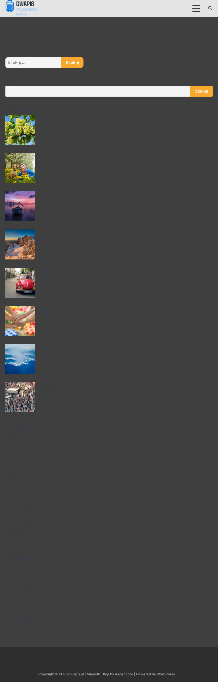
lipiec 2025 (16, 503)
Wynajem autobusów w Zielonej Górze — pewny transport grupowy (104, 117)
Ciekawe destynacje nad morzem (37, 578)
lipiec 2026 (16, 433)
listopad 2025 (18, 477)
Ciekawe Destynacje (25, 572)
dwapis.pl (76, 674)
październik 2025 (21, 483)
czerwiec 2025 (19, 509)
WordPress (166, 674)
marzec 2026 (17, 452)
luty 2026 (14, 458)
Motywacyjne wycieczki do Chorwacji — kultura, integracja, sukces (103, 156)
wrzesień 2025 (19, 490)
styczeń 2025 (18, 541)
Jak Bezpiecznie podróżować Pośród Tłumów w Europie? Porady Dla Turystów (114, 385)
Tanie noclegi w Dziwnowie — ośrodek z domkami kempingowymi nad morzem (114, 194)
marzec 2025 (17, 528)
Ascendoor (124, 674)
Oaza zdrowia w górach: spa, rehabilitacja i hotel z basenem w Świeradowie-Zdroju (119, 347)
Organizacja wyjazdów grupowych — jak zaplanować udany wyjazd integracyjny (115, 308)
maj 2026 (14, 439)
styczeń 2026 (18, 464)
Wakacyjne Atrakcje (24, 629)
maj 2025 (14, 515)
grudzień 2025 (19, 471)
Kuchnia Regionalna (24, 591)
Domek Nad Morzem (24, 584)
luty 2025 (14, 534)
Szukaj (12, 79)
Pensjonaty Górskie (24, 603)
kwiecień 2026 (19, 445)
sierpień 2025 (18, 496)
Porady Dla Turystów (25, 610)
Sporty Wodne (18, 622)
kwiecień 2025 (19, 522)
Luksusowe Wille (21, 597)
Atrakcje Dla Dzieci (23, 565)
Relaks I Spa (17, 616)
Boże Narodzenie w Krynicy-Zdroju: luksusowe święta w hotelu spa (104, 232)
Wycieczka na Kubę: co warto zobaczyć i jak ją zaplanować (96, 270)
